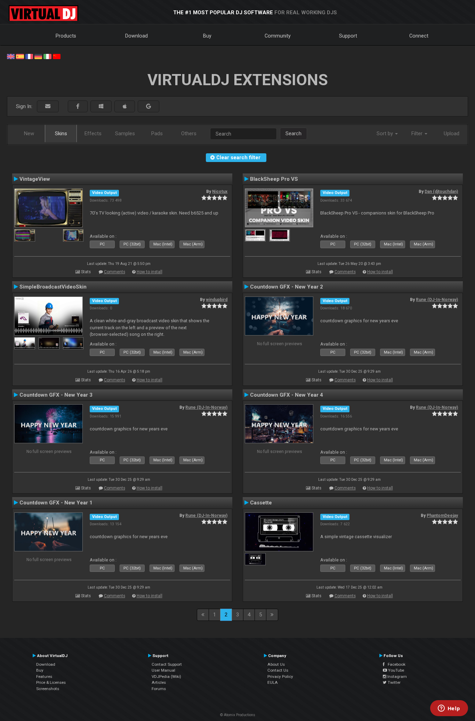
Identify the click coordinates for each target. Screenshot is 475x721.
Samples (125, 133)
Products (66, 36)
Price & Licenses (51, 682)
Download (136, 36)
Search (293, 133)
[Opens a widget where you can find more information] (449, 709)
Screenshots (47, 688)
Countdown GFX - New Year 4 (286, 395)
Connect (418, 36)
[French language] (29, 56)
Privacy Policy (280, 676)
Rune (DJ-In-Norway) (437, 299)
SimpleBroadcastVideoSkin (53, 287)
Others (188, 133)
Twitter (394, 682)
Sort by (385, 133)
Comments (114, 271)
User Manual (163, 670)
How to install (149, 271)
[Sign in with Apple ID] (124, 106)
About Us (276, 664)
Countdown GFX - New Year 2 (286, 287)
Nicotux (219, 191)
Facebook (395, 664)
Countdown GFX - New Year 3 (55, 395)
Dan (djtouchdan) (441, 191)
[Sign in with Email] (48, 106)
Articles (159, 682)
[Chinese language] (57, 56)
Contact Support (167, 664)
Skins (61, 133)
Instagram (396, 676)
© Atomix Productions (237, 715)
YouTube (395, 670)
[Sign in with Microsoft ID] (101, 106)
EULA (272, 682)
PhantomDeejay (442, 515)
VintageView (34, 179)
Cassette (261, 503)
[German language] (38, 56)
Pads (157, 133)
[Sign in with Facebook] (78, 106)
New (29, 133)
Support (348, 36)
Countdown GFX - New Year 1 (55, 503)
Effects (93, 133)
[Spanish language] (20, 56)
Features (44, 676)
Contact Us (277, 670)
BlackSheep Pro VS (274, 179)
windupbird (216, 299)
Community (278, 36)
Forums (159, 688)
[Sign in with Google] (148, 106)
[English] (11, 56)
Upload (451, 133)
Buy (207, 36)
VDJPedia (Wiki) (166, 676)
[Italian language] (47, 56)
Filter (417, 133)
